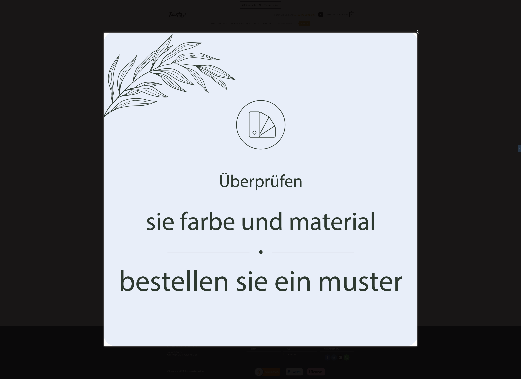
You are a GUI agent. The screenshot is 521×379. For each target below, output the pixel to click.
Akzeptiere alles (240, 202)
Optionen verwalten (280, 202)
